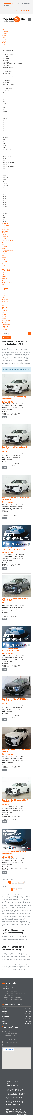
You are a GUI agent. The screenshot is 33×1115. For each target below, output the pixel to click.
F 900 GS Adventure (8, 115)
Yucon (4, 330)
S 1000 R (5, 183)
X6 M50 (5, 212)
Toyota (4, 316)
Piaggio (4, 297)
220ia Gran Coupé (8, 51)
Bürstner (5, 225)
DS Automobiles (7, 240)
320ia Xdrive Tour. (8, 67)
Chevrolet (6, 229)
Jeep (3, 263)
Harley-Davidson (8, 250)
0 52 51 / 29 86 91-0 (22, 10)
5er (4, 86)
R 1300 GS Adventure (8, 174)
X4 (3, 195)
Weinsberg (6, 324)
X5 (3, 200)
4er (4, 79)
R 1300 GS (5, 172)
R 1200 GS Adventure (8, 162)
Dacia (4, 235)
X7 (3, 215)
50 (15, 882)
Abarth (4, 30)
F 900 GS (5, 113)
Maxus (4, 277)
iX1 (4, 132)
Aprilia (4, 39)
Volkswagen (6, 320)
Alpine (4, 35)
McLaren (5, 280)
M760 (4, 158)
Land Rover (6, 269)
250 (23, 882)
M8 (4, 160)
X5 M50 (5, 204)
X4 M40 (5, 198)
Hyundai (5, 254)
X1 (3, 187)
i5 (3, 124)
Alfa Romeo (6, 31)
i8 (3, 128)
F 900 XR (5, 119)
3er (4, 69)
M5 (4, 153)
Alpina (4, 33)
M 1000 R (5, 138)
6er (4, 92)
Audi (3, 43)
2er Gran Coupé (7, 58)
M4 (4, 147)
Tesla (4, 315)
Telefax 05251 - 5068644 (11, 1042)
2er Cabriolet (7, 56)
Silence (4, 305)
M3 (4, 143)
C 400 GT (5, 103)
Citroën (5, 231)
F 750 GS (5, 109)
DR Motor (5, 239)
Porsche (5, 299)
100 (19, 882)
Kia (3, 267)
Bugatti (5, 223)
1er (4, 49)
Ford (4, 244)
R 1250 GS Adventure (8, 166)
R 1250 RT (5, 170)
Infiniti (4, 258)
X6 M (4, 210)
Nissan (4, 290)
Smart (4, 309)
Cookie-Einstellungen (12, 1085)
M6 (4, 155)
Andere (4, 37)
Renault (5, 301)
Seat (3, 303)
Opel (3, 292)
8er (4, 100)
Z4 (3, 219)
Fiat (3, 242)
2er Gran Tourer (7, 60)
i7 (3, 126)
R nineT (5, 179)
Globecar (5, 248)
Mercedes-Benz (7, 282)
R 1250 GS (5, 164)
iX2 (4, 134)
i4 (3, 122)
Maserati (5, 275)
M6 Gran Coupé (7, 157)
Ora (3, 294)
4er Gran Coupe (7, 81)
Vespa (4, 318)
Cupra (4, 233)
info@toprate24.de (9, 1045)
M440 (4, 151)
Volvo (4, 322)
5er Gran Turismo (8, 88)
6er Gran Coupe (7, 94)
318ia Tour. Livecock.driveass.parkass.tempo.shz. (13, 62)
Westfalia (5, 326)
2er (4, 52)
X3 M (4, 193)
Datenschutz (9, 1083)
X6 (3, 208)
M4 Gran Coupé (7, 149)
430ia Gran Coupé (8, 77)
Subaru (4, 311)
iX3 (4, 136)
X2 (3, 189)
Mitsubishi (5, 288)
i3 (3, 120)
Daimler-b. (5, 237)
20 (12, 882)
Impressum (16, 1081)
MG (3, 284)
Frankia (4, 246)
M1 (4, 139)
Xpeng (4, 328)
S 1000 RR (5, 185)
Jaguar (4, 261)
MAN (3, 273)
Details (4, 417)
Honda (4, 252)
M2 (4, 141)
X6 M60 (5, 214)
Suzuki (4, 313)
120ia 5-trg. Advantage (9, 47)
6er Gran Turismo (8, 96)
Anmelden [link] (7, 338)
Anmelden (9, 1081)
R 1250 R (5, 168)
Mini (3, 286)
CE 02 (4, 105)
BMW (3, 45)
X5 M (4, 202)
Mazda (4, 278)
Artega (4, 41)
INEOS (4, 256)
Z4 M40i (5, 221)
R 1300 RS (5, 177)
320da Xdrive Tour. (8, 65)
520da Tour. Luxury (8, 84)
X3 (3, 191)
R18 (4, 181)
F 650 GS (5, 107)
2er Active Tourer (8, 54)
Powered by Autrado (22, 1114)
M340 (4, 145)
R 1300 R (5, 176)
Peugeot (5, 296)
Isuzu (4, 259)
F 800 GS (5, 111)
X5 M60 (5, 206)
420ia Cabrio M (7, 75)
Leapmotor (6, 271)
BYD (3, 227)
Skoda (4, 307)
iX (3, 130)
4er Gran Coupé (7, 82)
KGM (3, 265)
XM (4, 217)
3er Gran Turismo (8, 71)
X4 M (4, 196)
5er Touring (6, 90)
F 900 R (5, 117)
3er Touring (6, 73)
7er (4, 98)
